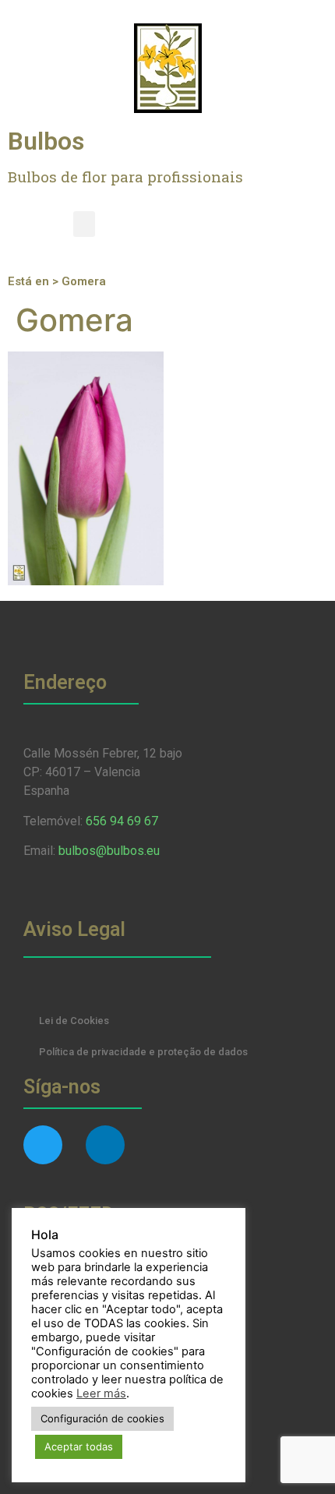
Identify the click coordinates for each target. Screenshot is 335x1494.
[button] (84, 224)
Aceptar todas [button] (78, 1446)
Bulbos (46, 141)
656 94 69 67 (122, 821)
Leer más (101, 1393)
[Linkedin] (105, 1144)
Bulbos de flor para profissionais (125, 176)
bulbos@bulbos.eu (109, 850)
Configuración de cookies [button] (102, 1418)
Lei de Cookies (74, 1020)
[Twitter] (42, 1144)
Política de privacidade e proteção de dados (143, 1052)
